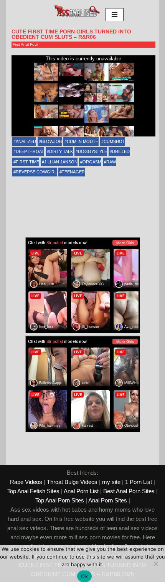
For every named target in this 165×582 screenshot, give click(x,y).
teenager (73, 172)
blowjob (51, 141)
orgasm (91, 162)
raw (111, 162)
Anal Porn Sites (107, 500)
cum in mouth (83, 141)
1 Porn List (138, 482)
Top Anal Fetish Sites (33, 491)
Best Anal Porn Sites (129, 491)
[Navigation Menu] (115, 14)
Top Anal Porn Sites (59, 500)
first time (27, 162)
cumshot (114, 141)
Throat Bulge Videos (72, 482)
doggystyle (92, 151)
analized (26, 141)
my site (111, 482)
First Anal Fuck (25, 44)
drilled (121, 151)
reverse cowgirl (36, 172)
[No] (155, 563)
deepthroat (30, 151)
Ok (84, 576)
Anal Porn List (81, 491)
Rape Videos (26, 482)
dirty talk (61, 151)
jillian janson (61, 162)
